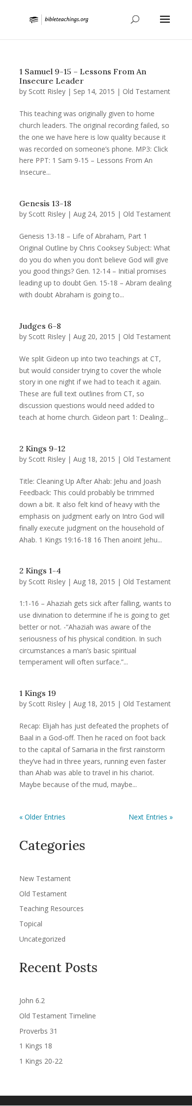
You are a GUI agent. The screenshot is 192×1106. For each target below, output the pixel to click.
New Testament (45, 878)
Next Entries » (150, 817)
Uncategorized (42, 939)
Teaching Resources (51, 908)
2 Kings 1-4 (40, 570)
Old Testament (146, 91)
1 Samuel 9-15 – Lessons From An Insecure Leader (82, 76)
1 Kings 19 (37, 693)
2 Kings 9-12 (42, 448)
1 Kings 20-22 (41, 1061)
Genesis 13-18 (45, 203)
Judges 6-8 (40, 326)
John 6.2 (32, 1000)
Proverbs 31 (38, 1031)
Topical (30, 923)
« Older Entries (42, 817)
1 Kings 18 (35, 1045)
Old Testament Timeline (57, 1015)
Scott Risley (47, 91)
